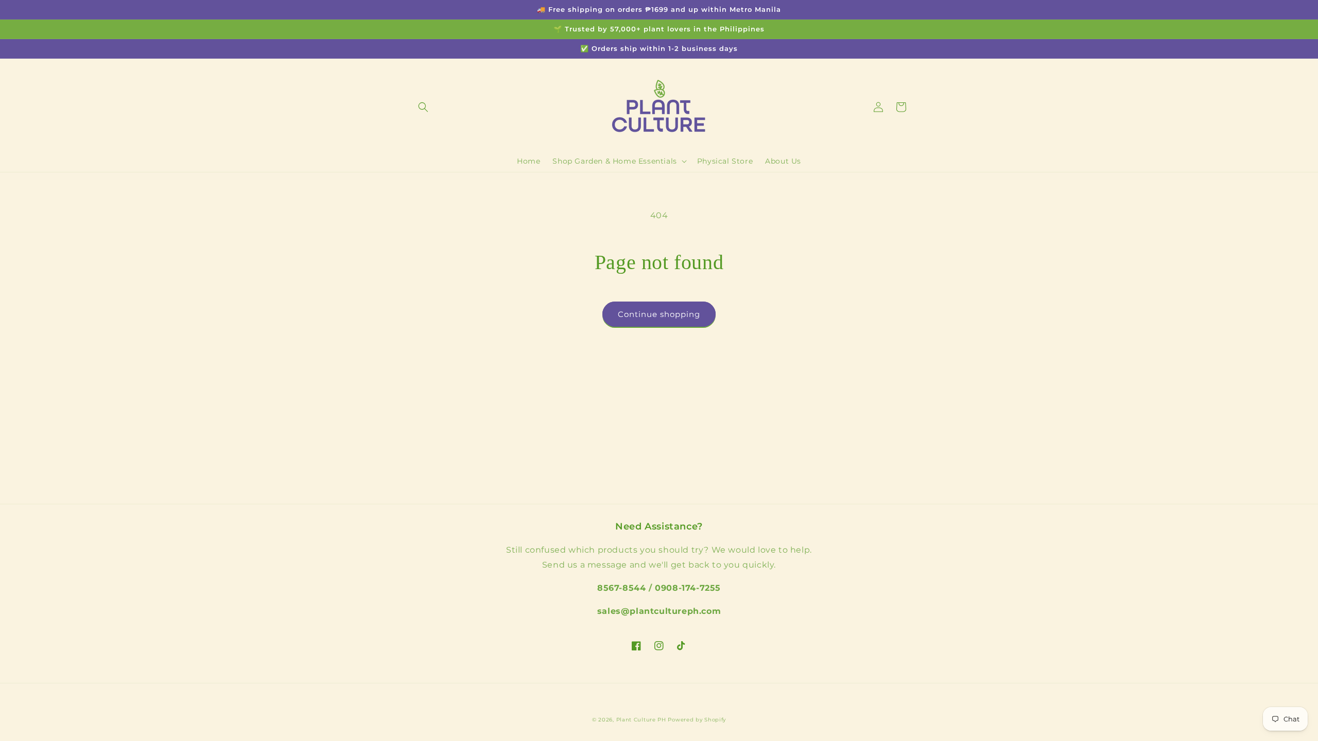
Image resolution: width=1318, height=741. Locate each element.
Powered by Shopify (697, 719)
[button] (423, 107)
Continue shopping (659, 314)
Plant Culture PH (641, 719)
